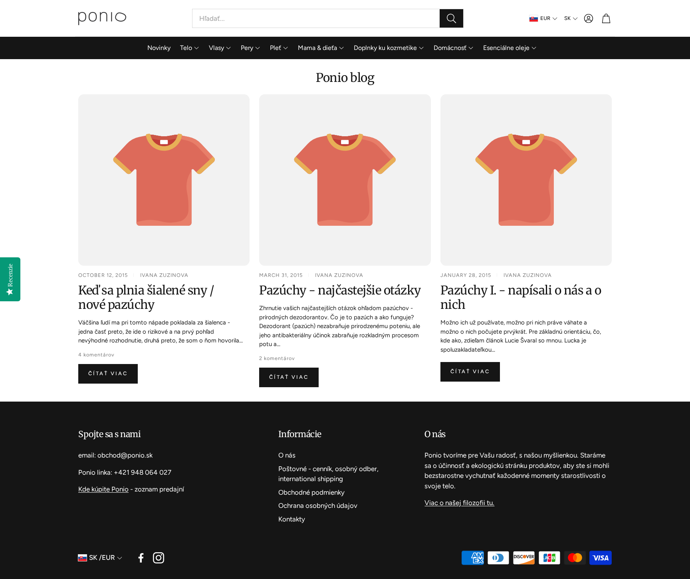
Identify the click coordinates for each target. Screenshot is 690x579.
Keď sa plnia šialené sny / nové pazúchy (146, 297)
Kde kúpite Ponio (103, 489)
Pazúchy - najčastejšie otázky (340, 290)
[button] (327, 18)
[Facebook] (141, 557)
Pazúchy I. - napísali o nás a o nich (520, 297)
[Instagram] (158, 557)
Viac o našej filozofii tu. (459, 503)
